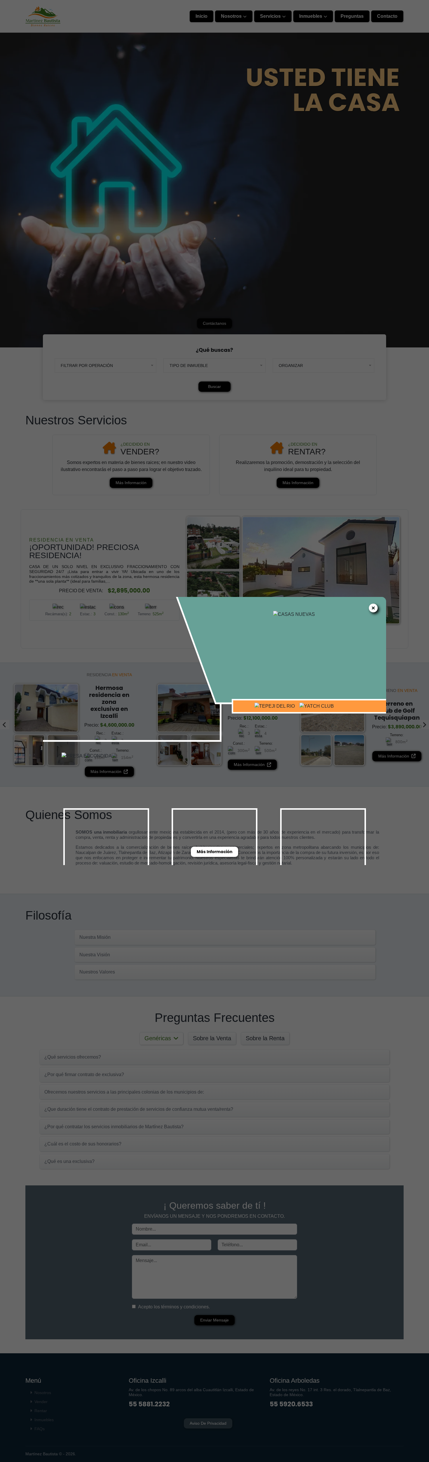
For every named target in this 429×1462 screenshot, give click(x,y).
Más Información (214, 852)
